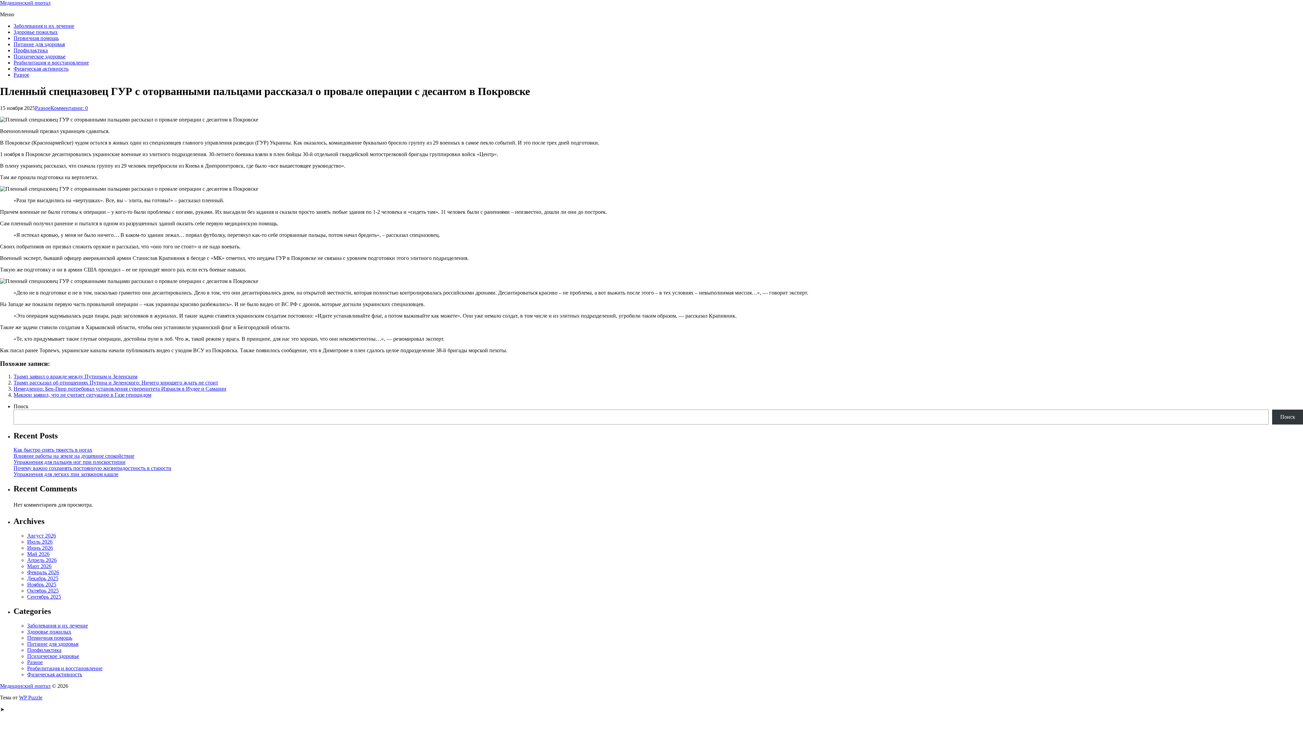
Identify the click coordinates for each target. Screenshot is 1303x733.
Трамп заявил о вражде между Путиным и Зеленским (75, 376)
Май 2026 (38, 554)
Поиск (21, 406)
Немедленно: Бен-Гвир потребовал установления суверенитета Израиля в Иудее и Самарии (120, 389)
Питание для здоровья (39, 44)
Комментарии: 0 (69, 108)
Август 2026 (41, 536)
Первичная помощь (36, 38)
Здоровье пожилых (36, 32)
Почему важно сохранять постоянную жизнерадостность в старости (92, 468)
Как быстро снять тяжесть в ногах (53, 450)
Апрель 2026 (42, 560)
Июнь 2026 (40, 548)
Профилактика (31, 50)
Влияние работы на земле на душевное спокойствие (74, 456)
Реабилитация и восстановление (51, 62)
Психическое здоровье (39, 56)
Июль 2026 (40, 542)
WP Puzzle (30, 697)
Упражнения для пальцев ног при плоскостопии (70, 462)
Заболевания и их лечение (44, 26)
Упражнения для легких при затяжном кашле (66, 474)
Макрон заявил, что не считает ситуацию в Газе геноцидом (82, 395)
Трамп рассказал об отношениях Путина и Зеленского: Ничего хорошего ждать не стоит (116, 383)
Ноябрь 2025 (41, 584)
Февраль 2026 (43, 572)
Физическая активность (41, 69)
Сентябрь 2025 (44, 597)
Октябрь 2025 (43, 591)
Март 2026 (39, 566)
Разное (21, 75)
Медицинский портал (25, 3)
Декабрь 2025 (42, 578)
